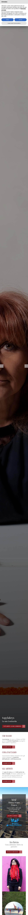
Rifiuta (7, 19)
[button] (1, 366)
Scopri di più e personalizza (14, 23)
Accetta (20, 19)
